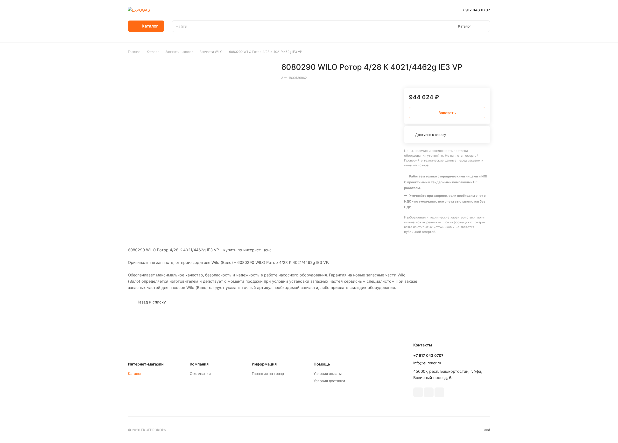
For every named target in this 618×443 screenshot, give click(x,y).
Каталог (135, 373)
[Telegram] (429, 392)
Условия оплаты (328, 373)
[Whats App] (439, 392)
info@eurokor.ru (427, 363)
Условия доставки (329, 381)
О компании (200, 373)
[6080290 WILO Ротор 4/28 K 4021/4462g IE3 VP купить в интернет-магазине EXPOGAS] (201, 124)
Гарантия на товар (268, 373)
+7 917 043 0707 (475, 10)
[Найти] (484, 26)
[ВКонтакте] (418, 392)
